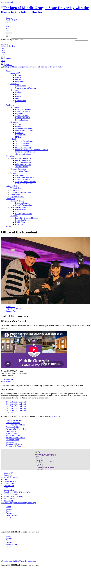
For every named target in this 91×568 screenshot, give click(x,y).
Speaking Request (12, 440)
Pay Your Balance (17, 197)
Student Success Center (24, 131)
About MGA (15, 73)
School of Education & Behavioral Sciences (31, 150)
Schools (13, 139)
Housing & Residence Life (20, 207)
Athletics (9, 226)
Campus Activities (17, 201)
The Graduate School (23, 154)
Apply (8, 28)
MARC (18, 137)
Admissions (10, 156)
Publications (19, 82)
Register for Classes (22, 118)
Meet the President (13, 423)
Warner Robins (20, 101)
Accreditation (9, 490)
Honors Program (21, 120)
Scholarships (15, 194)
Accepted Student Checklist (25, 182)
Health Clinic (20, 222)
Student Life (10, 199)
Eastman (18, 96)
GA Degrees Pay (7, 379)
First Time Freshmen (23, 160)
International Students (23, 165)
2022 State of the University (16, 408)
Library (4, 52)
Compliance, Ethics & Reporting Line (18, 492)
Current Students (10, 481)
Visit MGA (14, 84)
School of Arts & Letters (24, 141)
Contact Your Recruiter (23, 184)
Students (9, 18)
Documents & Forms (13, 446)
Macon (17, 99)
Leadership (19, 79)
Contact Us (10, 442)
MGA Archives (54, 417)
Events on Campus (22, 203)
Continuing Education (23, 128)
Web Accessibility (10, 498)
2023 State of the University (16, 406)
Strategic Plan (11, 311)
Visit (7, 26)
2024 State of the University (16, 404)
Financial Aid (15, 190)
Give (7, 30)
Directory (4, 44)
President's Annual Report (15, 438)
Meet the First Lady (17, 425)
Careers (6, 479)
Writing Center (20, 135)
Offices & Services (8, 46)
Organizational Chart (13, 309)
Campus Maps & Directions (25, 88)
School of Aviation (22, 143)
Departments (20, 113)
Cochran (18, 92)
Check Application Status (24, 177)
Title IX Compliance (11, 494)
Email (3, 61)
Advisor (18, 124)
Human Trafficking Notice (13, 496)
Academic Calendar (22, 111)
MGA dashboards (7, 381)
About (8, 71)
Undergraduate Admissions (20, 158)
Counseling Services (22, 220)
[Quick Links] (7, 35)
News (3, 48)
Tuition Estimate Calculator (20, 192)
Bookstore (19, 133)
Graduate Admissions (18, 169)
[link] (18, 503)
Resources (14, 122)
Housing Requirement (23, 214)
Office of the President (14, 421)
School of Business (22, 145)
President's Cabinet (13, 427)
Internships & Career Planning (26, 218)
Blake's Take (10, 307)
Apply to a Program (22, 171)
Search (9, 33)
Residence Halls (21, 209)
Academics (10, 105)
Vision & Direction (13, 433)
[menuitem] (48, 87)
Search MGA (6, 40)
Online (17, 103)
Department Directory (14, 444)
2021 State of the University (16, 410)
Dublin (17, 94)
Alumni (8, 22)
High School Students (23, 162)
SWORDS (9, 59)
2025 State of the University (16, 402)
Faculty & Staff (11, 20)
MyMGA (8, 65)
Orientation (19, 175)
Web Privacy (8, 501)
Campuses (14, 90)
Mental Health (9, 486)
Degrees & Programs (23, 109)
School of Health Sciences (25, 152)
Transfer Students (21, 167)
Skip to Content (7, 2)
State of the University (14, 435)
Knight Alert (20, 224)
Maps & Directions (11, 477)
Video (12, 412)
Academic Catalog (22, 116)
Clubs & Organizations (23, 205)
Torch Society (11, 431)
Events (3, 50)
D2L (3, 55)
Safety (6, 488)
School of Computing (23, 148)
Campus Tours (20, 86)
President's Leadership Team (16, 429)
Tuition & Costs (12, 186)
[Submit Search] (81, 40)
